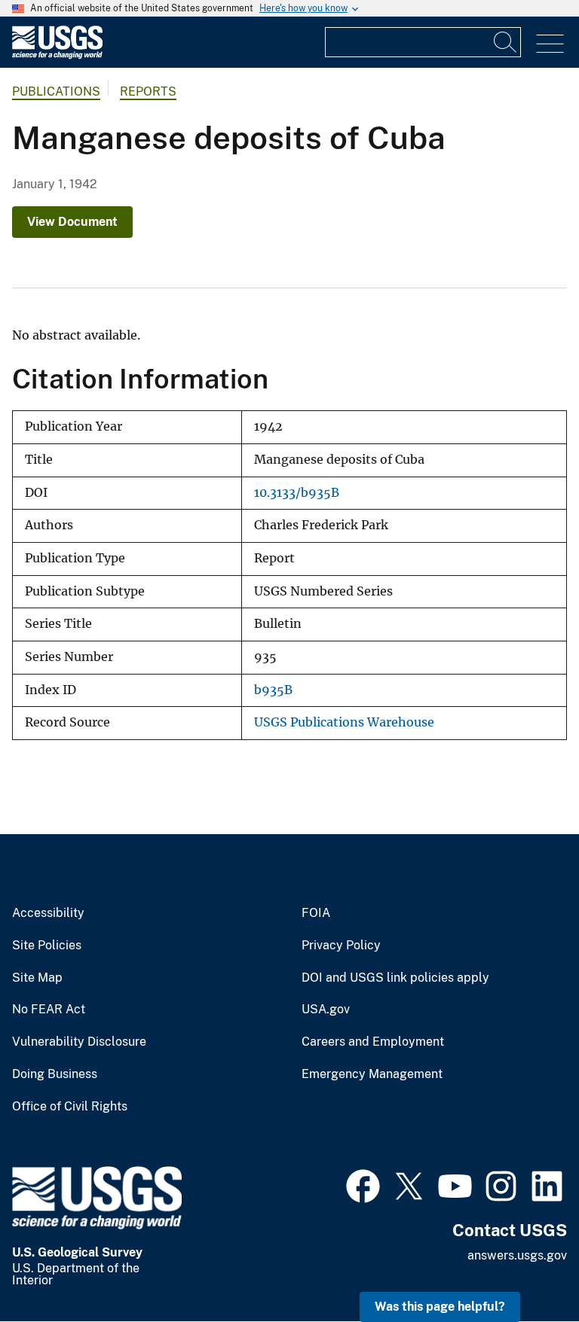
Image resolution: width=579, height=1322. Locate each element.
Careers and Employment (373, 1042)
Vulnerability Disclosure (79, 1042)
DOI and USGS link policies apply (395, 978)
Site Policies (46, 945)
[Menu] (550, 44)
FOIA (316, 913)
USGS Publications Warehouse (344, 722)
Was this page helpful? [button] (440, 1306)
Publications (56, 91)
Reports (148, 91)
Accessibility (48, 913)
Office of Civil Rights (69, 1106)
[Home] (57, 55)
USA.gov (326, 1009)
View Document (72, 222)
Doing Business (54, 1074)
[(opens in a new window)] (363, 1184)
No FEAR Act (48, 1009)
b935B (273, 690)
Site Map (37, 978)
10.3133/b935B (296, 493)
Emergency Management (372, 1074)
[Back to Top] (524, 1267)
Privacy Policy (341, 945)
